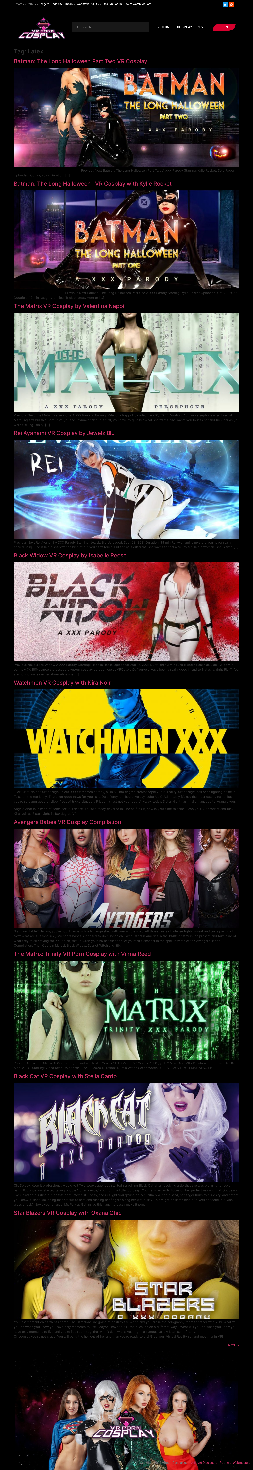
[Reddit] (231, 4)
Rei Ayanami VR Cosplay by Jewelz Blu (64, 433)
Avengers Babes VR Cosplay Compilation (67, 822)
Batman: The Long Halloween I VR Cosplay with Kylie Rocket (93, 183)
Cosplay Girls (190, 27)
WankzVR (83, 4)
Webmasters (242, 1463)
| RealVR (69, 4)
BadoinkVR (57, 4)
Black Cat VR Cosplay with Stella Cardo (65, 1076)
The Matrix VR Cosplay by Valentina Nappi (69, 306)
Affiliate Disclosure (204, 1463)
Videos (163, 27)
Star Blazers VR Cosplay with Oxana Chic (68, 1212)
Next (233, 1345)
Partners (226, 1463)
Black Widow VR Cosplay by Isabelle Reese (70, 555)
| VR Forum (115, 4)
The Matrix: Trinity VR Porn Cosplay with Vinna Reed (82, 953)
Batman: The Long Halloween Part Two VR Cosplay (80, 61)
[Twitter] (225, 4)
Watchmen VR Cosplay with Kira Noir (62, 682)
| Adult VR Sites (98, 4)
